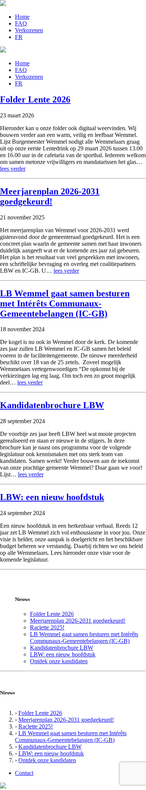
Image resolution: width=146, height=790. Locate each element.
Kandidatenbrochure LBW (52, 405)
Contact (24, 773)
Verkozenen (29, 30)
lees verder (12, 168)
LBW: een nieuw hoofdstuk (52, 497)
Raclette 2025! (47, 627)
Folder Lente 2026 (35, 99)
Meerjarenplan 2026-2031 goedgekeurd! (50, 196)
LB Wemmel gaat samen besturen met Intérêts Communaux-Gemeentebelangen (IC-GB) (65, 303)
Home (22, 17)
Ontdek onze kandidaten (59, 661)
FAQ (21, 23)
